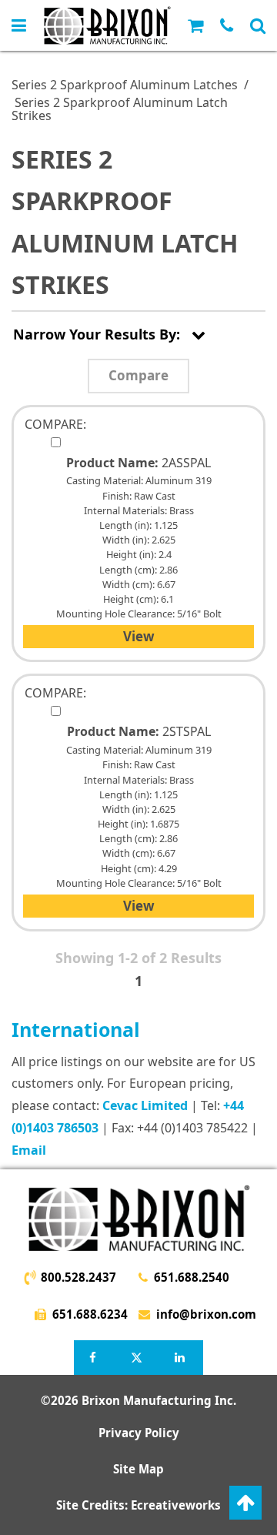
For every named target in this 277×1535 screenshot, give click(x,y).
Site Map (138, 1468)
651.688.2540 (191, 1277)
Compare (138, 375)
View (139, 636)
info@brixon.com (205, 1314)
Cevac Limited (145, 1105)
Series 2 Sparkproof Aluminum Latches (125, 84)
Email (29, 1150)
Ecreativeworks (176, 1505)
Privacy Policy (138, 1432)
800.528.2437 (78, 1277)
